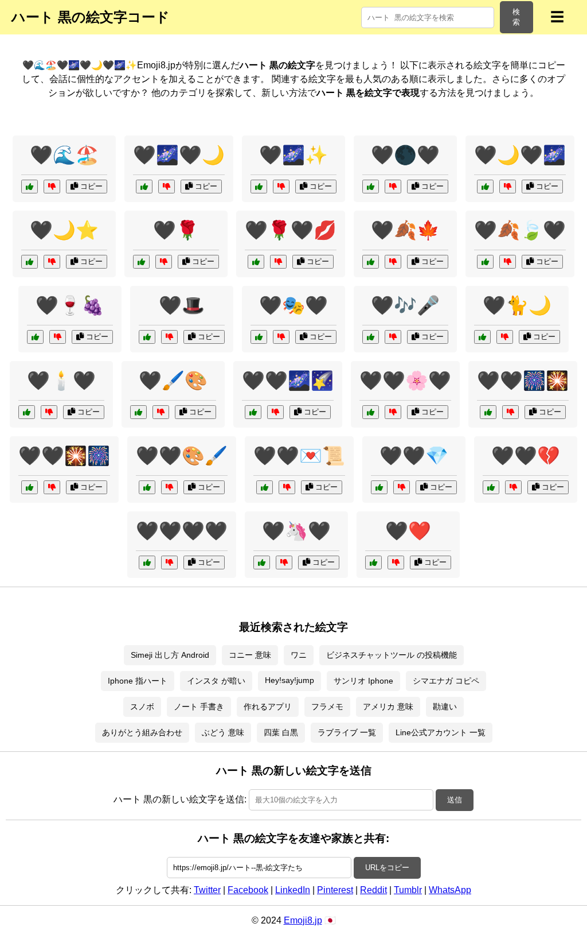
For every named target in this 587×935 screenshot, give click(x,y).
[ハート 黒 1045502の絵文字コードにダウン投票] (52, 262)
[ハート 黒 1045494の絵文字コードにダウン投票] (396, 562)
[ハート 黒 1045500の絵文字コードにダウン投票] (160, 412)
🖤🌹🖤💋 (290, 230)
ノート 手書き (199, 706)
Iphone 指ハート (137, 680)
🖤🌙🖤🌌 (520, 155)
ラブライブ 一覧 (347, 732)
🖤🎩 (182, 305)
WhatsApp (450, 890)
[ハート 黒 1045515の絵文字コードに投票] (261, 562)
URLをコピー (387, 867)
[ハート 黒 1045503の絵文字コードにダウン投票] (504, 337)
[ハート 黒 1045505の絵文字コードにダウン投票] (287, 487)
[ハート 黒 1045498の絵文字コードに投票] (35, 337)
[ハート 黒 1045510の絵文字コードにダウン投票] (275, 412)
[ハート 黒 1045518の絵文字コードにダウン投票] (52, 487)
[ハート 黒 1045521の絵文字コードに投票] (485, 186)
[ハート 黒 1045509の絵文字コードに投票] (488, 412)
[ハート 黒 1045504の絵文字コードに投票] (491, 487)
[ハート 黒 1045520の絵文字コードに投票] (147, 487)
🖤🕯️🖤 (61, 380)
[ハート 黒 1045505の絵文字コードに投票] (264, 487)
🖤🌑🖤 (405, 155)
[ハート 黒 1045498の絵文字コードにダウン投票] (57, 337)
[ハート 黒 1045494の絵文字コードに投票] (373, 562)
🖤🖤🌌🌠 (288, 380)
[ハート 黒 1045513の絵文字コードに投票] (370, 186)
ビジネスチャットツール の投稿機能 (391, 654)
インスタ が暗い (216, 680)
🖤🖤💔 (525, 455)
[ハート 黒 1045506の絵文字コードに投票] (370, 412)
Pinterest (335, 890)
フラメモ (327, 706)
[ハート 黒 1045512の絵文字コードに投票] (147, 562)
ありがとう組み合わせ (142, 732)
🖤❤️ (408, 531)
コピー (90, 186)
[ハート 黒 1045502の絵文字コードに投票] (29, 262)
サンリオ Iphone (363, 680)
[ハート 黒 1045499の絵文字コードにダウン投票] (393, 337)
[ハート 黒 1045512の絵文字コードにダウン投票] (169, 562)
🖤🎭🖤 (293, 305)
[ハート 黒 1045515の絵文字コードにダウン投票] (284, 562)
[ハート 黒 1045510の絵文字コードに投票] (253, 412)
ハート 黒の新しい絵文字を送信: (180, 799)
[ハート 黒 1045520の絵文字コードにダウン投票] (169, 487)
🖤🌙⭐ (64, 230)
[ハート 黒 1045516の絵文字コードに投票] (29, 186)
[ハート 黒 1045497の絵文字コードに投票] (147, 337)
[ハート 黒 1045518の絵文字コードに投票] (29, 487)
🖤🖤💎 (413, 455)
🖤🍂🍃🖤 (520, 230)
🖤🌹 (176, 230)
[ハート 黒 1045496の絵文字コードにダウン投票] (163, 262)
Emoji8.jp (303, 920)
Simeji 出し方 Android (170, 654)
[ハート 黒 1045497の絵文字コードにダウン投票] (169, 337)
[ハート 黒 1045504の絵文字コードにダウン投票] (513, 487)
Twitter (207, 890)
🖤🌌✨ (293, 155)
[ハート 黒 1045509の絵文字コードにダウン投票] (510, 412)
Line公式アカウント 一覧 (441, 732)
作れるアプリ (268, 706)
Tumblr (408, 890)
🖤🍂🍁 (405, 230)
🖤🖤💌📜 (299, 455)
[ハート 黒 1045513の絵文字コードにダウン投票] (393, 186)
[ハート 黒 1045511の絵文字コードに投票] (379, 487)
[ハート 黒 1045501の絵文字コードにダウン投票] (49, 412)
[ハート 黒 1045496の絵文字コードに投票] (141, 262)
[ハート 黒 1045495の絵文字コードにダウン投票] (281, 186)
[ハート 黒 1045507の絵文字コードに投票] (259, 337)
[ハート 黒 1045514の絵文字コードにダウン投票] (278, 262)
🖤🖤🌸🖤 (405, 380)
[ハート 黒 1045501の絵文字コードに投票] (26, 412)
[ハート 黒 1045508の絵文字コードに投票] (370, 262)
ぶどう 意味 (223, 732)
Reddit (373, 890)
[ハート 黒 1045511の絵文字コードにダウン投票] (401, 487)
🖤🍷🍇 (70, 305)
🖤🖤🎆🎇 (523, 380)
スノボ (142, 706)
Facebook (248, 890)
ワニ (299, 654)
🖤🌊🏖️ (64, 155)
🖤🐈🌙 (517, 305)
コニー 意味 (250, 654)
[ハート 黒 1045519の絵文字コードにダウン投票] (166, 186)
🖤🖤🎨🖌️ (182, 455)
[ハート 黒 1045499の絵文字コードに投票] (370, 337)
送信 (454, 800)
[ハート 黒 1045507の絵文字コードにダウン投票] (281, 337)
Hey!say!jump (289, 680)
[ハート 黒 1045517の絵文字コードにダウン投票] (507, 262)
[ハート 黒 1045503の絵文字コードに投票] (482, 337)
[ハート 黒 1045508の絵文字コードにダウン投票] (393, 262)
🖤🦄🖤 (296, 531)
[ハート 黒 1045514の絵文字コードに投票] (256, 262)
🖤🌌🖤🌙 (179, 155)
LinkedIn (292, 890)
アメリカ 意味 (388, 706)
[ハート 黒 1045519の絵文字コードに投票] (144, 186)
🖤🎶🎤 (405, 305)
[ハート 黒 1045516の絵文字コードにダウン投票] (52, 186)
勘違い (445, 706)
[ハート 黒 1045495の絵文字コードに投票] (259, 186)
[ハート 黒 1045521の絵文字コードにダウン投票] (507, 186)
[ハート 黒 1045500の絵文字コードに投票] (138, 412)
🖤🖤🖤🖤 (182, 531)
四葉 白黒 (281, 732)
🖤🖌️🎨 (173, 380)
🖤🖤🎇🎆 (64, 455)
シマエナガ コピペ (446, 680)
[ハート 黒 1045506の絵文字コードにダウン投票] (393, 412)
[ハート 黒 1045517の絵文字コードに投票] (485, 262)
